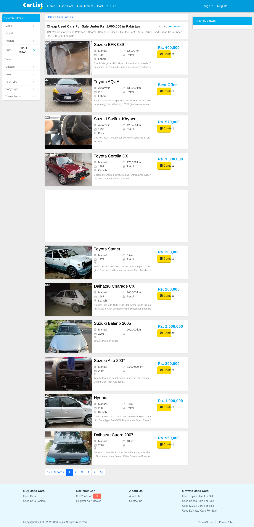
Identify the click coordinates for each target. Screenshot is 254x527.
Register (222, 6)
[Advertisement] (116, 216)
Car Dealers (85, 6)
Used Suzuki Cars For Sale (198, 505)
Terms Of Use (205, 522)
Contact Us (135, 501)
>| (101, 472)
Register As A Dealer (88, 501)
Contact (167, 54)
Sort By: (170, 26)
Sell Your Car (88, 496)
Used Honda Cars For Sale (198, 501)
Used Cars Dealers (34, 501)
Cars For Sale (65, 16)
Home (51, 6)
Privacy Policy (226, 522)
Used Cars (66, 6)
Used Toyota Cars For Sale (198, 496)
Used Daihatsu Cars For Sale (199, 510)
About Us (134, 496)
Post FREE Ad (106, 6)
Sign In (208, 6)
